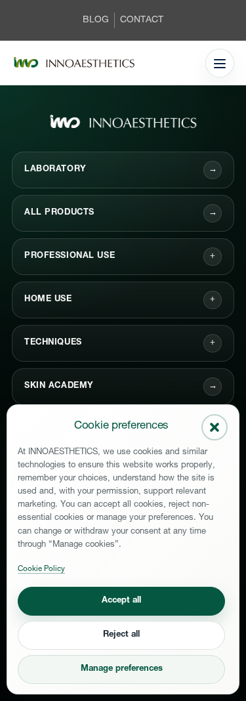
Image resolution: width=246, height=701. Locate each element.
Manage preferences (122, 669)
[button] (214, 427)
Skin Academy (120, 386)
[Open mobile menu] (219, 63)
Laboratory (120, 169)
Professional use (69, 256)
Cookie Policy (41, 569)
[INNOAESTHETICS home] (74, 63)
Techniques (53, 343)
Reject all (121, 635)
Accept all (121, 601)
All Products (120, 213)
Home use (48, 299)
